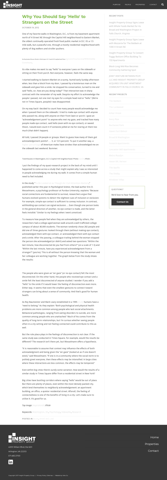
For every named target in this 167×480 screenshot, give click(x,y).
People (128, 4)
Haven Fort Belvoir (118, 131)
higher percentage (31, 144)
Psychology (54, 412)
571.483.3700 (14, 456)
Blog (36, 419)
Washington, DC (40, 412)
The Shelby (114, 173)
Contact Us (122, 202)
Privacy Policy (41, 475)
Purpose (116, 4)
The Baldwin (115, 101)
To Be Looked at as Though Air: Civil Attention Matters (62, 183)
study (80, 302)
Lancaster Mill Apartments (122, 149)
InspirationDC (38, 405)
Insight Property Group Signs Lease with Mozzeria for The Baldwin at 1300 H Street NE (126, 43)
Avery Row (114, 119)
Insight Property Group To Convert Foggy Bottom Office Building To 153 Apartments (126, 56)
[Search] (161, 4)
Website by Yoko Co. (61, 475)
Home (154, 437)
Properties (140, 4)
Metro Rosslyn (116, 155)
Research (76, 412)
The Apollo (114, 167)
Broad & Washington (119, 137)
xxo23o (82, 159)
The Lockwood (116, 107)
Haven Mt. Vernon (117, 161)
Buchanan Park (116, 125)
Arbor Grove (115, 113)
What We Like (47, 419)
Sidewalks (66, 412)
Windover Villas (116, 179)
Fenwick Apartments (119, 143)
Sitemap (50, 475)
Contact (153, 4)
